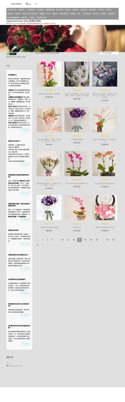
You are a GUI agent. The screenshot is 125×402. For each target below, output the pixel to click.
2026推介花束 (12, 10)
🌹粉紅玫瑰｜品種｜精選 (14, 366)
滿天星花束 (59, 10)
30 (113, 240)
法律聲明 (32, 17)
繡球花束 (75, 10)
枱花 (79, 13)
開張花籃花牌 (64, 13)
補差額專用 (111, 13)
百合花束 (108, 10)
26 (97, 240)
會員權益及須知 (41, 17)
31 (37, 245)
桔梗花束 (17, 13)
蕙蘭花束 (10, 13)
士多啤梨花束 (87, 13)
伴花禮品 (103, 13)
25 (91, 240)
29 (107, 240)
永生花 (48, 13)
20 (62, 240)
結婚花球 (55, 13)
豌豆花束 (68, 10)
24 (85, 240)
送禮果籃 (73, 13)
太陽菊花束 (83, 10)
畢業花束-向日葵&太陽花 (30, 13)
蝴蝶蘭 (42, 13)
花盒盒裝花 (40, 10)
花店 (7, 363)
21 (68, 240)
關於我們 (24, 17)
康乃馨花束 (31, 10)
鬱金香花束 (92, 10)
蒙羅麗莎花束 (50, 10)
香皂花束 (95, 13)
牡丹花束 (101, 10)
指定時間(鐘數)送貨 (13, 17)
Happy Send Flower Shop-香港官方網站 (23, 21)
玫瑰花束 (21, 10)
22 (74, 240)
